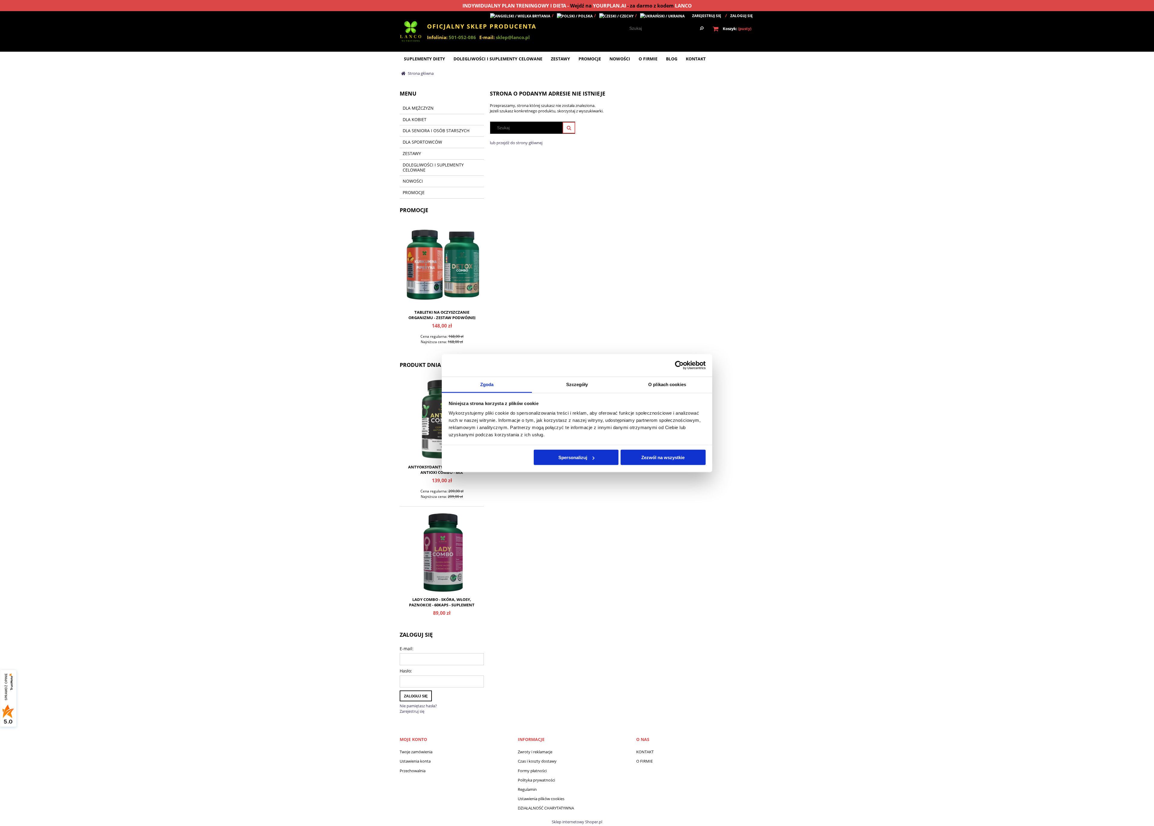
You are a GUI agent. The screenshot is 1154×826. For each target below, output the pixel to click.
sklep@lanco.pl (513, 37)
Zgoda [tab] (487, 384)
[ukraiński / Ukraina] (662, 15)
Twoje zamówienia (416, 751)
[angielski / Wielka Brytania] (520, 15)
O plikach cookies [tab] (667, 384)
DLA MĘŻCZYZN (418, 108)
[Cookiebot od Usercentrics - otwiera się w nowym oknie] (679, 365)
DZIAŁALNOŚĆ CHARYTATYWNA (546, 808)
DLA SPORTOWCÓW (422, 142)
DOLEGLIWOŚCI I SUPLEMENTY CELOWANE (433, 167)
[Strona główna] (411, 33)
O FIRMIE (644, 761)
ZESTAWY (412, 153)
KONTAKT (645, 751)
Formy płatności (532, 770)
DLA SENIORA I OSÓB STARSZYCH (436, 130)
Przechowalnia (413, 770)
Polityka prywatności (536, 780)
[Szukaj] (702, 28)
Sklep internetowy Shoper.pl (577, 821)
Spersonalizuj (572, 457)
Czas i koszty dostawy (537, 761)
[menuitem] (424, 59)
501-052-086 (462, 37)
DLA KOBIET (414, 119)
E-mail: (407, 648)
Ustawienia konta (415, 761)
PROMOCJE (414, 192)
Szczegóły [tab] (577, 384)
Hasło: (406, 671)
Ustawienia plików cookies (541, 798)
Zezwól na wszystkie (663, 457)
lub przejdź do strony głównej (516, 142)
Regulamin (527, 789)
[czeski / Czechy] (616, 15)
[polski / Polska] (575, 15)
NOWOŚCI (413, 181)
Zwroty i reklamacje (535, 751)
